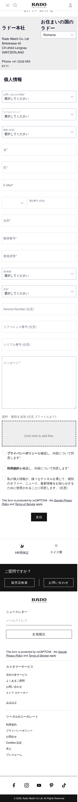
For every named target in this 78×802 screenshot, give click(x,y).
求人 (8, 748)
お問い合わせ (58, 582)
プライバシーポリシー (22, 453)
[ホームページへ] (39, 5)
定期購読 (38, 634)
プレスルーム (14, 754)
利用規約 (13, 468)
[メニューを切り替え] (8, 5)
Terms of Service (25, 504)
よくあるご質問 (15, 680)
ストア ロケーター (17, 692)
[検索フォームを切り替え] (15, 5)
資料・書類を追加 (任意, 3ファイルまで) (29, 416)
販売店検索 (19, 582)
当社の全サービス (16, 674)
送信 (39, 517)
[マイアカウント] (70, 5)
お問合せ (11, 736)
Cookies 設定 (14, 742)
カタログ (11, 702)
